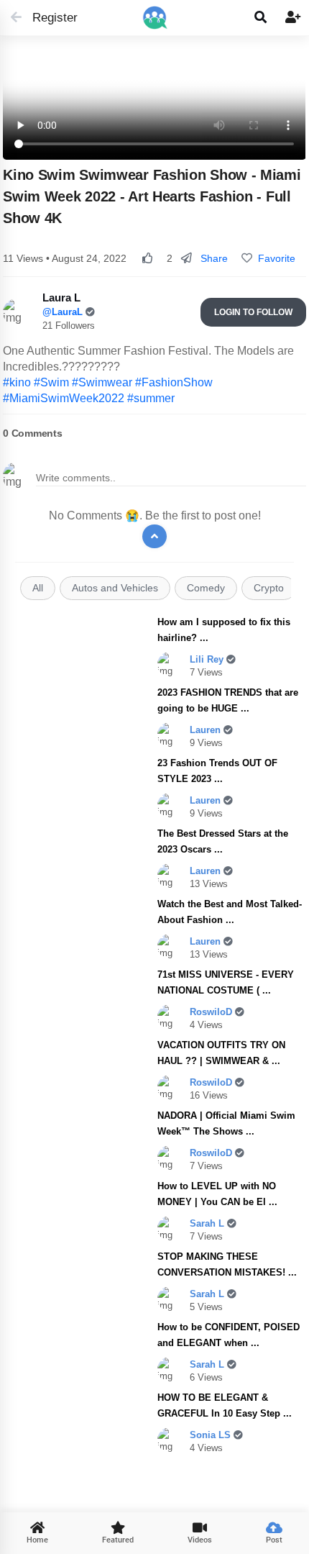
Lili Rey (208, 659)
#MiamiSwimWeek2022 (63, 398)
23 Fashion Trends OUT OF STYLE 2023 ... (217, 771)
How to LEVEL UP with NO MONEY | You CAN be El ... (217, 1194)
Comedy (206, 588)
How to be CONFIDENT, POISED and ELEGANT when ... (228, 1335)
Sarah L (208, 1223)
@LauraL (64, 311)
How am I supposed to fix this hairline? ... (223, 630)
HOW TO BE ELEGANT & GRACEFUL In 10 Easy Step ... (224, 1405)
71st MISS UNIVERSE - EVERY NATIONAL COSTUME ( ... (225, 982)
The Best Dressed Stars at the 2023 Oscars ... (222, 841)
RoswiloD (212, 1012)
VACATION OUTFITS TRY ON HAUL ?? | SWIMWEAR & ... (221, 1053)
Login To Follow (253, 312)
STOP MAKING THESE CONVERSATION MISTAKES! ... (227, 1264)
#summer (151, 398)
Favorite (273, 258)
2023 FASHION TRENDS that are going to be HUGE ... (227, 700)
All (37, 588)
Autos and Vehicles (115, 588)
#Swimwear (102, 382)
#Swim (51, 382)
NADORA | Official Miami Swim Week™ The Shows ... (226, 1123)
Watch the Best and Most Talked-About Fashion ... (229, 912)
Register (48, 17)
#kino (17, 382)
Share (213, 258)
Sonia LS (212, 1435)
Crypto (269, 588)
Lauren (206, 729)
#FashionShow (174, 382)
